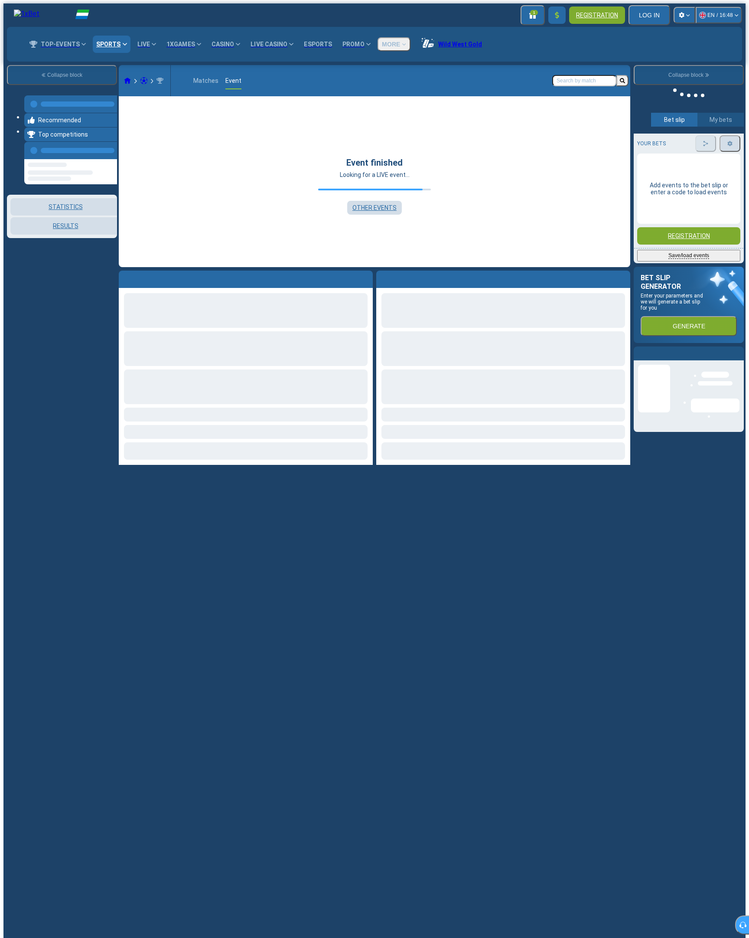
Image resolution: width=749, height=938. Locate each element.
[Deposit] (557, 15)
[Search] (622, 80)
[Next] (402, 277)
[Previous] (107, 145)
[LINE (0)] (127, 80)
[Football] (144, 80)
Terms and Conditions (692, 251)
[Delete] (621, 277)
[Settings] (684, 15)
